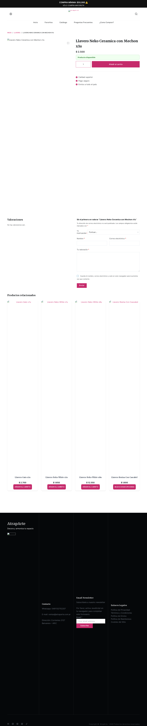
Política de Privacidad (120, 610)
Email (79, 617)
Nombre (81, 238)
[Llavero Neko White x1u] (56, 387)
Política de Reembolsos (121, 619)
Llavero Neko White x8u (90, 477)
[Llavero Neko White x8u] (90, 387)
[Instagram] (17, 724)
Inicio (35, 22)
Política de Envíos (118, 616)
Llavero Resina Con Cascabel (124, 477)
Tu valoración (83, 250)
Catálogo (63, 22)
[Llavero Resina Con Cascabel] (124, 387)
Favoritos (49, 22)
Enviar (81, 285)
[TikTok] (26, 724)
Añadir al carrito (116, 64)
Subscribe (84, 625)
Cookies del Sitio (118, 622)
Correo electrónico (117, 238)
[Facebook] (8, 724)
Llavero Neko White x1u (56, 477)
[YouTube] (22, 724)
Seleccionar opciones (124, 487)
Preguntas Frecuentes (83, 22)
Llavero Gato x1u (22, 477)
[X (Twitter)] (13, 724)
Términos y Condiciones (121, 613)
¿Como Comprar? (106, 22)
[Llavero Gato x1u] (22, 387)
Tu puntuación (82, 232)
